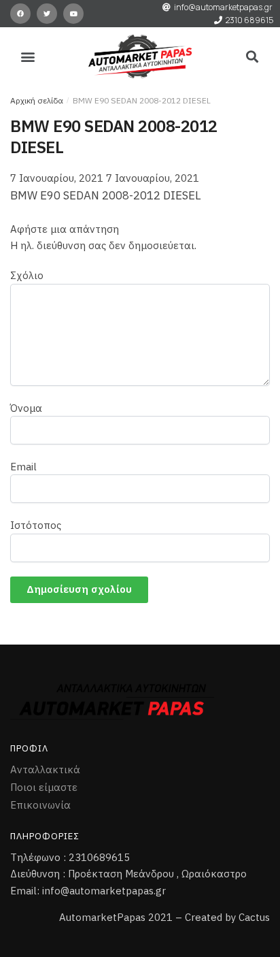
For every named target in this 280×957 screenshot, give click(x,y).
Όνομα (26, 408)
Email (23, 466)
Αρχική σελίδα (36, 100)
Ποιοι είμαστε (43, 787)
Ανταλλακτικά (45, 769)
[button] (28, 57)
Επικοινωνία (40, 804)
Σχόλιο (26, 275)
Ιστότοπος (35, 525)
